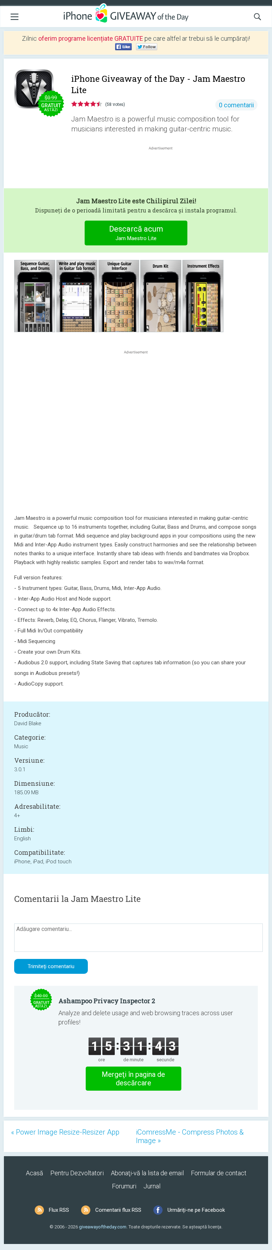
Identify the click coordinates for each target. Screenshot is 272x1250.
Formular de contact (218, 1173)
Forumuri (124, 1186)
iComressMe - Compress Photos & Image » (190, 1136)
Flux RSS (59, 1210)
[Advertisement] (164, 168)
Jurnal (151, 1186)
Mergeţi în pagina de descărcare (133, 1078)
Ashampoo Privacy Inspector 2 (106, 1000)
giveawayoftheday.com (102, 1226)
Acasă (34, 1173)
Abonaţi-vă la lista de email (147, 1173)
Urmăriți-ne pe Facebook (196, 1210)
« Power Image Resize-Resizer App (65, 1132)
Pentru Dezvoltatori (77, 1173)
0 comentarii (236, 105)
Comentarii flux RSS (118, 1210)
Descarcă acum (136, 233)
